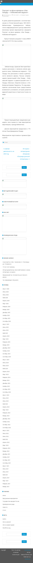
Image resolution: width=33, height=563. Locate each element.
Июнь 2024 (6, 365)
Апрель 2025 (6, 336)
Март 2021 (5, 480)
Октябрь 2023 (6, 389)
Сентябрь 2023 (7, 392)
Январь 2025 (6, 345)
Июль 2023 (6, 398)
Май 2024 (5, 368)
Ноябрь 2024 (6, 351)
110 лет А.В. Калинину (9, 267)
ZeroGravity (27, 550)
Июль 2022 (6, 433)
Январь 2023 (6, 415)
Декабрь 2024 (6, 348)
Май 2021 (5, 475)
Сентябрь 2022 (7, 427)
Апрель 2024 (6, 371)
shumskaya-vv (7, 15)
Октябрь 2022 (6, 424)
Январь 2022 (6, 451)
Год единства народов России (11, 501)
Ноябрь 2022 (6, 421)
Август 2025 (6, 324)
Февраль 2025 (6, 342)
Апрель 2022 (6, 442)
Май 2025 (5, 333)
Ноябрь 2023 (6, 386)
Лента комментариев (8, 525)
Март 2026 (5, 303)
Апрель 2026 (6, 300)
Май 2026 (5, 297)
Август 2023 (6, 395)
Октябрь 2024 (6, 353)
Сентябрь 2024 (7, 356)
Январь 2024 (6, 380)
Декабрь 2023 (6, 383)
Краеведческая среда (8, 504)
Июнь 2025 (6, 330)
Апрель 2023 (6, 407)
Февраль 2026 (6, 306)
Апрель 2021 (6, 477)
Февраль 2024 (6, 377)
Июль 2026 (6, 292)
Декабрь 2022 (6, 418)
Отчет (6, 142)
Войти (4, 519)
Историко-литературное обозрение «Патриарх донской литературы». (23, 154)
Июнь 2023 (6, 401)
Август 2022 (6, 430)
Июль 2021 (6, 469)
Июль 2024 (6, 362)
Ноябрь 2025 (6, 315)
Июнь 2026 (6, 295)
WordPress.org (6, 528)
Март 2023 (5, 410)
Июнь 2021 (6, 472)
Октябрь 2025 (6, 318)
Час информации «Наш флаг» (11, 280)
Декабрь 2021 (6, 454)
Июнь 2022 (6, 436)
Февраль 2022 (6, 448)
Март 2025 (5, 339)
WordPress (28, 559)
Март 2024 (5, 374)
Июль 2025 (6, 327)
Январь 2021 (6, 486)
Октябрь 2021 (6, 460)
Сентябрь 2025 (7, 321)
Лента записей (7, 522)
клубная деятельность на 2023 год (8, 151)
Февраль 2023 (6, 413)
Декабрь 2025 (6, 312)
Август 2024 (6, 359)
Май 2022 (5, 439)
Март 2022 (5, 445)
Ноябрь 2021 (6, 457)
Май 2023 (5, 404)
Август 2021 (6, 466)
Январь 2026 (6, 309)
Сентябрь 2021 (7, 463)
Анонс (4, 495)
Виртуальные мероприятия (10, 498)
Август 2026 (6, 289)
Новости (5, 507)
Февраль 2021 (6, 483)
